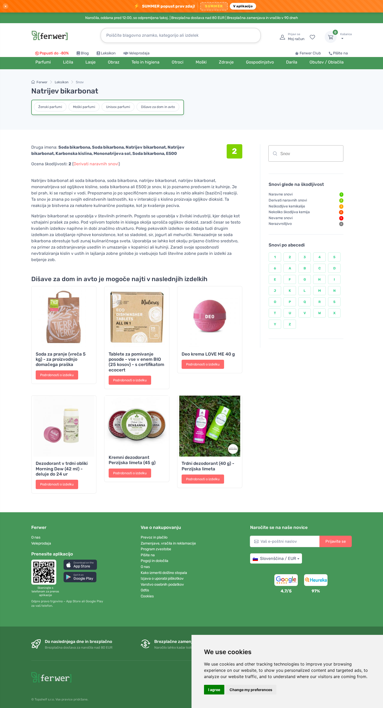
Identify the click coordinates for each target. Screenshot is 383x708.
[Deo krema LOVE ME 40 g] (209, 316)
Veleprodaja (139, 53)
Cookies (147, 596)
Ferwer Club (310, 53)
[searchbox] (317, 155)
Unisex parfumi (118, 107)
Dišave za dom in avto (158, 107)
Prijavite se (335, 541)
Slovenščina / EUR (278, 558)
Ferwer (41, 82)
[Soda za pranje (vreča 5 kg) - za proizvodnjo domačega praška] (64, 316)
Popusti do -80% (54, 53)
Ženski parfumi (50, 107)
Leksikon (108, 53)
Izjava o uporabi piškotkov (162, 578)
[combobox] (305, 153)
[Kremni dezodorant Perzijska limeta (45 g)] (136, 423)
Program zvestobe (156, 549)
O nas (35, 537)
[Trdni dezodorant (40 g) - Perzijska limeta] (209, 426)
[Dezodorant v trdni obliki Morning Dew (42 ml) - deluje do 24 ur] (64, 426)
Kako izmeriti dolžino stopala (164, 573)
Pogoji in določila (154, 561)
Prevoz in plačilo (154, 537)
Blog (85, 53)
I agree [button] (214, 689)
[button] (80, 565)
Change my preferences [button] (251, 689)
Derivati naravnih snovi (96, 163)
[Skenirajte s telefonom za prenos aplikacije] (45, 572)
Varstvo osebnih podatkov (162, 584)
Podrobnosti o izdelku (57, 375)
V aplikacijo (243, 6)
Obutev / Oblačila (327, 62)
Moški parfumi (84, 107)
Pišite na (340, 53)
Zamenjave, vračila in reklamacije (168, 543)
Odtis (145, 590)
